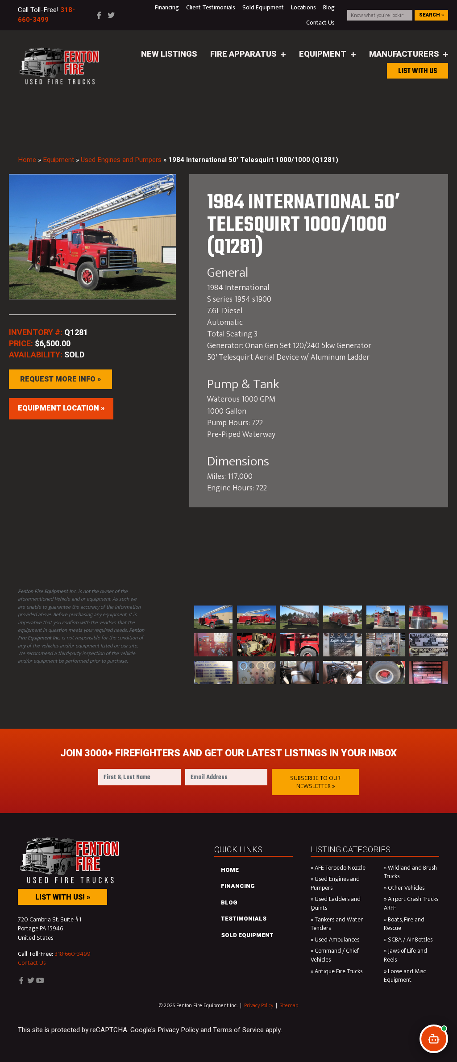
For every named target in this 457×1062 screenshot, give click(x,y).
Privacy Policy (258, 1005)
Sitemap (289, 1005)
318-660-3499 (72, 954)
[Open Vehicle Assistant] (434, 1039)
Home (27, 160)
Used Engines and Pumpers (121, 160)
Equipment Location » (61, 408)
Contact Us (32, 963)
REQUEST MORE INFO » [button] (60, 379)
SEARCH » (431, 15)
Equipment (58, 160)
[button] (315, 782)
